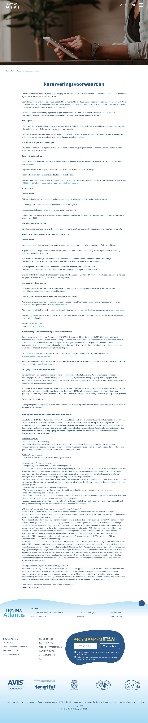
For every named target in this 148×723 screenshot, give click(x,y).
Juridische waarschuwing (13, 702)
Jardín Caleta (117, 612)
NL (134, 19)
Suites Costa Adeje (85, 612)
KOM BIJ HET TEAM (46, 639)
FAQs (40, 659)
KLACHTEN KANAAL (46, 643)
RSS (81, 706)
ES (134, 9)
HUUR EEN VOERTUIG (46, 651)
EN (134, 11)
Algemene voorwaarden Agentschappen (120, 702)
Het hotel (9, 71)
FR (134, 17)
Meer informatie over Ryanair (34, 587)
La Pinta (47, 612)
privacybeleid (88, 652)
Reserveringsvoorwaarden (28, 71)
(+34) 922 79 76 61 (37, 326)
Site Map (75, 706)
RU (134, 22)
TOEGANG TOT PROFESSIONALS (50, 647)
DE (134, 14)
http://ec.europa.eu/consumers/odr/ (36, 356)
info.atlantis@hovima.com (12, 654)
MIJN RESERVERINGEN (47, 655)
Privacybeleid (65, 702)
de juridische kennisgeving (102, 652)
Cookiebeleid (30, 702)
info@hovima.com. (70, 183)
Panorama (81, 616)
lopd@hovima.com (45, 364)
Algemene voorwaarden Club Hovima (88, 702)
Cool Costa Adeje (39, 616)
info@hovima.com (59, 304)
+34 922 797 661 (28, 183)
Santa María (116, 616)
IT (133, 24)
